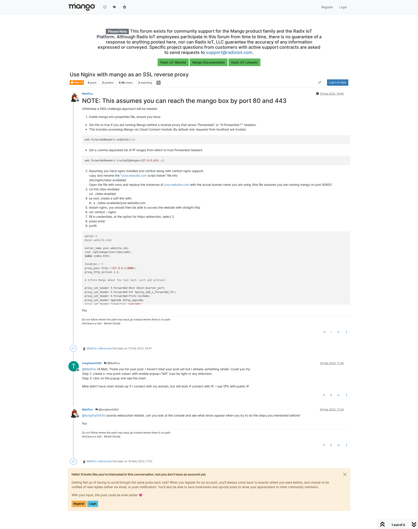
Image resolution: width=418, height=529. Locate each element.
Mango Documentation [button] (208, 62)
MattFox (87, 93)
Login (92, 503)
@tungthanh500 (108, 409)
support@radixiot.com (229, 52)
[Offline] (75, 96)
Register (79, 503)
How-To (78, 82)
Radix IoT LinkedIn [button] (244, 62)
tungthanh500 (91, 363)
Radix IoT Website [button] (173, 62)
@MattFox (113, 363)
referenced (105, 348)
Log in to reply (337, 82)
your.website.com (134, 175)
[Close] (345, 474)
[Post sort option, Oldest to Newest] (320, 83)
